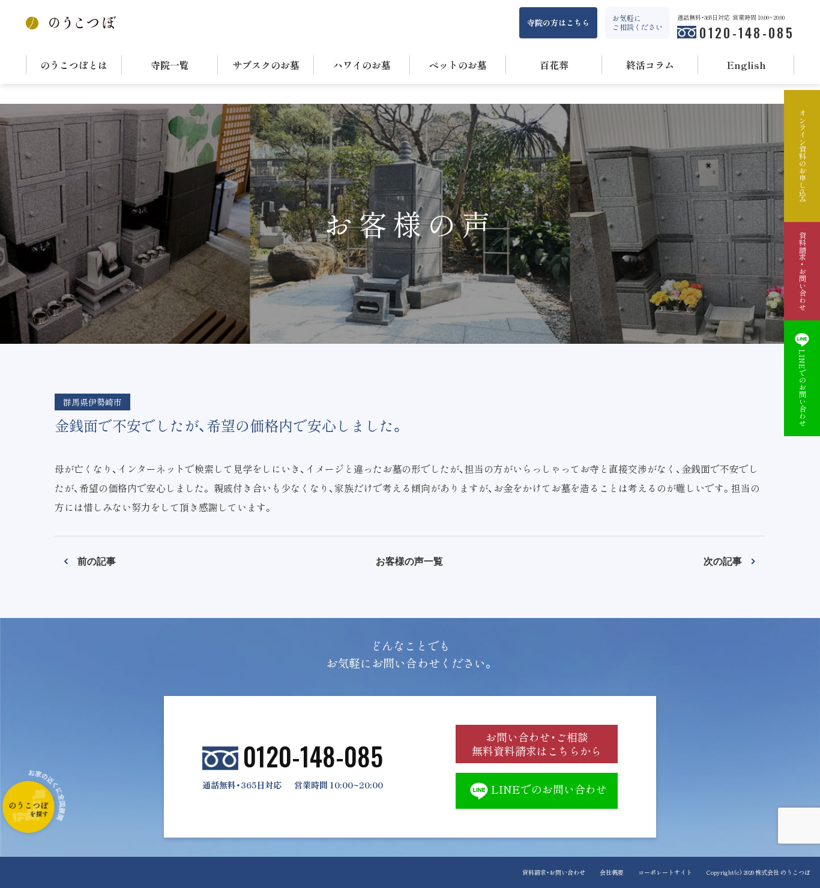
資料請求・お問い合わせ (553, 872)
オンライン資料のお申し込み (802, 156)
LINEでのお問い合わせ (549, 789)
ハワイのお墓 (362, 65)
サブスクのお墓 (266, 65)
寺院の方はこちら (558, 22)
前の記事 (96, 560)
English (746, 65)
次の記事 (723, 560)
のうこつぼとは (73, 65)
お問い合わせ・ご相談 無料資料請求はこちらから (536, 744)
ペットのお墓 (458, 65)
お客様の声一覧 (409, 560)
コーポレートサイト (665, 872)
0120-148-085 (746, 32)
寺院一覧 (170, 65)
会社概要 (612, 872)
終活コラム (650, 65)
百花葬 (554, 65)
